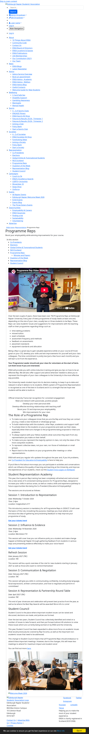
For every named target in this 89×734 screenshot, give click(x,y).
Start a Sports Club (20, 129)
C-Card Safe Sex (18, 95)
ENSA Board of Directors (22, 48)
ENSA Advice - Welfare (21, 82)
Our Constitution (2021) (22, 58)
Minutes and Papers (22, 255)
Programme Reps (19, 163)
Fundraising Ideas (19, 139)
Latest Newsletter (19, 69)
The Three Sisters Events (22, 205)
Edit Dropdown (17, 17)
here (29, 648)
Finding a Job (17, 215)
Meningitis (16, 103)
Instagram (67, 701)
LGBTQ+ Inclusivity (20, 181)
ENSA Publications (19, 53)
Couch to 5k (17, 176)
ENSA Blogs (17, 66)
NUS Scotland (18, 160)
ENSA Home (10, 227)
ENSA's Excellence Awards (22, 179)
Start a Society (18, 147)
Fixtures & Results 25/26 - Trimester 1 (27, 118)
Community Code (19, 43)
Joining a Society (19, 142)
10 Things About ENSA (21, 40)
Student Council (18, 171)
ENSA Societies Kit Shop (22, 137)
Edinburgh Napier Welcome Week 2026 (28, 197)
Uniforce (16, 189)
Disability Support (19, 98)
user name (15, 23)
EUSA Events (17, 200)
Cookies (10, 725)
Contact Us (16, 45)
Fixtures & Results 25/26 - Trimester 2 (27, 121)
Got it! (79, 730)
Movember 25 (18, 184)
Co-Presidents (18, 152)
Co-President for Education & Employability (29, 460)
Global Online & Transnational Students (28, 158)
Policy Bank (17, 126)
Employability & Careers (22, 210)
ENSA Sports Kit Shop (21, 116)
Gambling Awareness (21, 100)
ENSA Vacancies (18, 213)
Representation (21, 227)
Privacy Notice (16, 723)
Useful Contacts (18, 87)
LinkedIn (73, 705)
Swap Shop (16, 187)
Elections (16, 155)
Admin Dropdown (18, 15)
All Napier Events (19, 194)
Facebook (67, 698)
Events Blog (17, 202)
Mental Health (18, 105)
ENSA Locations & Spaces (22, 50)
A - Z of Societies (19, 134)
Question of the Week (21, 166)
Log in (11, 25)
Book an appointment (21, 77)
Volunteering (17, 221)
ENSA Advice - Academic (22, 79)
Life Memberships (19, 56)
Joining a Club (18, 124)
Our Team (16, 61)
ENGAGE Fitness (19, 113)
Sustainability (17, 218)
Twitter (79, 698)
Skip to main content (8, 1)
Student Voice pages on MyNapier (61, 470)
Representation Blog (20, 168)
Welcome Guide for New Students (26, 90)
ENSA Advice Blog (19, 84)
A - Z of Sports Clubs (20, 111)
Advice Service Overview (22, 74)
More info (61, 730)
